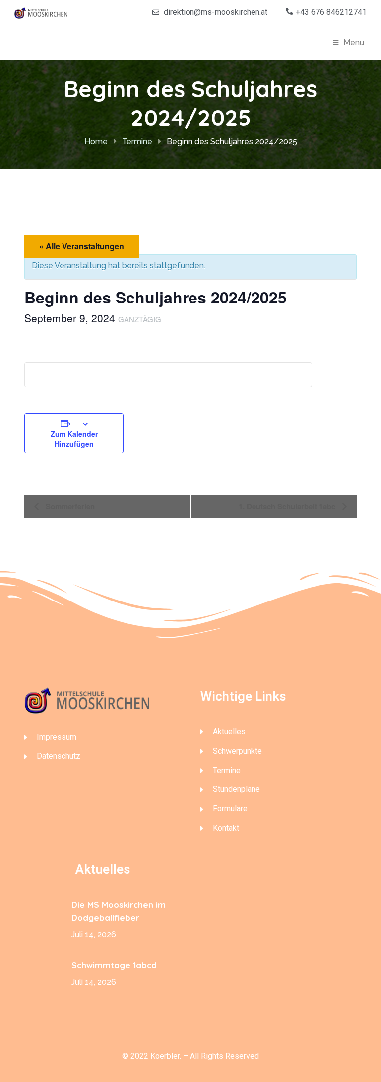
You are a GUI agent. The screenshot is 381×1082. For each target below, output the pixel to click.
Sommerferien (69, 506)
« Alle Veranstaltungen (81, 246)
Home (96, 141)
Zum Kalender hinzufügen (74, 439)
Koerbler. (165, 1056)
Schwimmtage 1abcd (115, 965)
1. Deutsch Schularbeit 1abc (288, 506)
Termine (137, 141)
